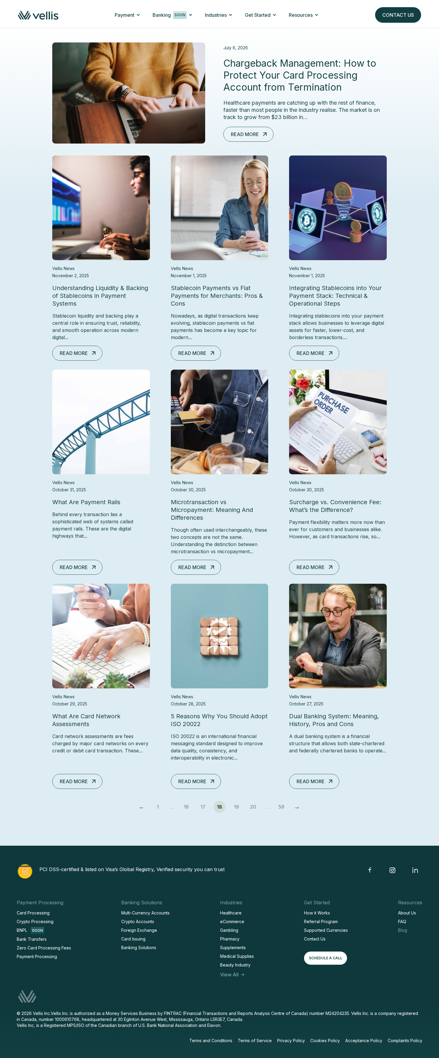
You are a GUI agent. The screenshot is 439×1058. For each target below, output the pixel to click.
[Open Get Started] (274, 15)
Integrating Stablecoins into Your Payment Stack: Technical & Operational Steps (335, 295)
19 (238, 805)
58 (282, 805)
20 (254, 805)
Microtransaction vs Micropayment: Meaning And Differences (212, 509)
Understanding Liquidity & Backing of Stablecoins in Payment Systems (100, 295)
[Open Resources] (316, 15)
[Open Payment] (138, 15)
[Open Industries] (230, 15)
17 (204, 805)
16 (188, 805)
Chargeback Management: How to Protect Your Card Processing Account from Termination (299, 75)
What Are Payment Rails (86, 502)
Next (297, 807)
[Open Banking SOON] (190, 15)
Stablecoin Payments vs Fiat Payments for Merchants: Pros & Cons (217, 295)
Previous (142, 807)
